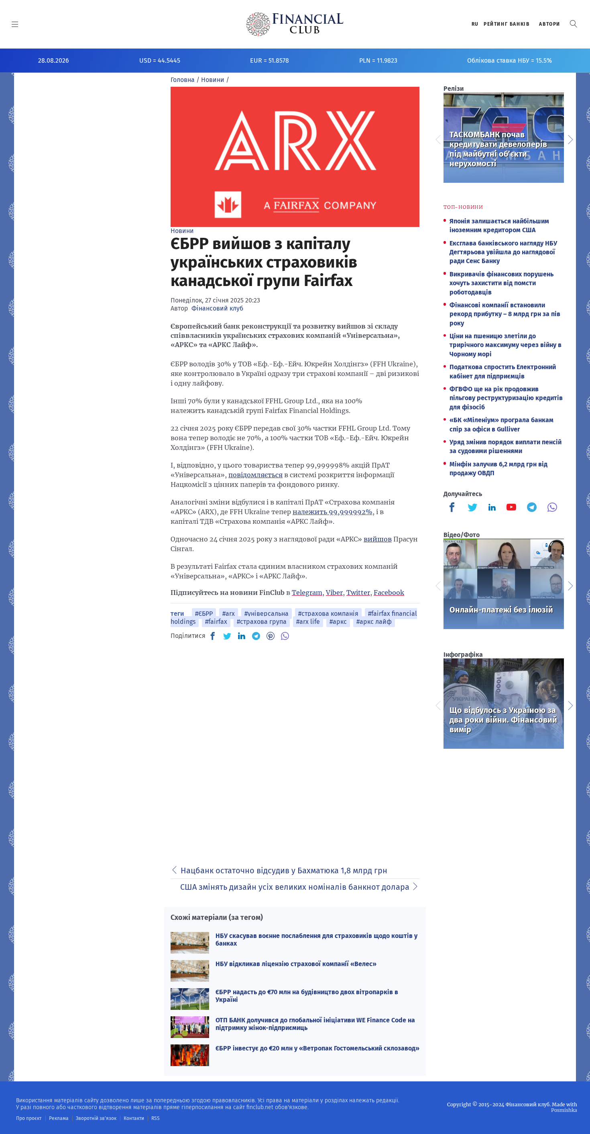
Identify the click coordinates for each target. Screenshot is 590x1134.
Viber (334, 592)
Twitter (358, 592)
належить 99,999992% (332, 512)
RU (475, 24)
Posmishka (564, 1110)
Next (570, 139)
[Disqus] (295, 748)
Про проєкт (28, 1118)
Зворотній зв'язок (96, 1118)
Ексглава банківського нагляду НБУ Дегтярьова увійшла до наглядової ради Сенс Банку (503, 252)
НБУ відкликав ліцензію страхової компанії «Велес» (296, 964)
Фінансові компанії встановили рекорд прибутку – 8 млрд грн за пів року (505, 314)
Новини (182, 231)
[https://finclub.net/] (295, 24)
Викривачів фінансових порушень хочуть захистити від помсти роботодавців (501, 283)
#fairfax (216, 621)
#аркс (338, 621)
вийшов (378, 539)
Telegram (307, 592)
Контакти (134, 1118)
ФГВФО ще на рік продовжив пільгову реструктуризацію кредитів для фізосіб (506, 398)
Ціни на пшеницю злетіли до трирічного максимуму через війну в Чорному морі (506, 345)
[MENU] (15, 24)
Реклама (59, 1118)
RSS (155, 1118)
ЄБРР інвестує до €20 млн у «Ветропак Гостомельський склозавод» (317, 1048)
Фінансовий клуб (217, 308)
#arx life (308, 621)
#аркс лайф (374, 621)
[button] (573, 24)
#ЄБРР (204, 613)
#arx (228, 613)
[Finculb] (453, 508)
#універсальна (266, 613)
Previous (437, 139)
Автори (549, 24)
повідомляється (255, 475)
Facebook (389, 592)
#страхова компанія (328, 613)
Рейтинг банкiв (506, 24)
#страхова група (262, 621)
